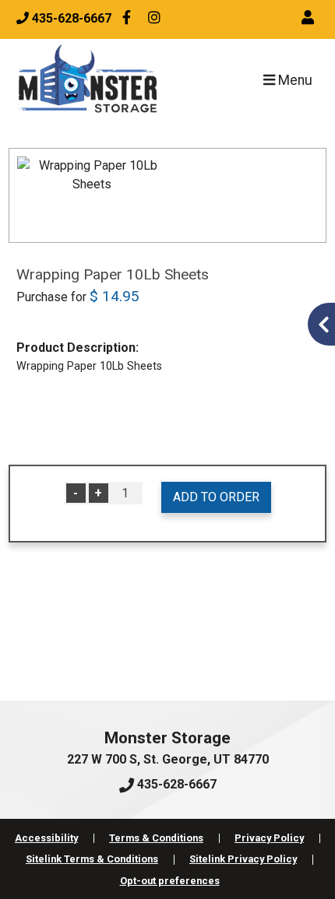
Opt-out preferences (170, 881)
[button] (321, 324)
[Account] (310, 18)
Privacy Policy (269, 838)
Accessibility (46, 838)
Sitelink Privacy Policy (243, 859)
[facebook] (127, 19)
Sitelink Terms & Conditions (92, 859)
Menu (293, 80)
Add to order (216, 497)
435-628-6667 (175, 784)
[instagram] (154, 19)
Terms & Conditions (156, 838)
